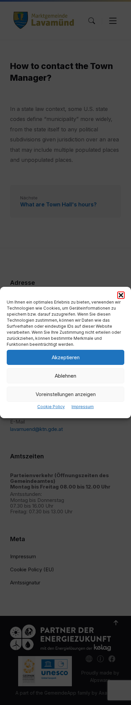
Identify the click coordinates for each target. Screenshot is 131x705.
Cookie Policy (51, 406)
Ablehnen (65, 376)
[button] (121, 295)
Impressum (83, 406)
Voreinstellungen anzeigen (66, 394)
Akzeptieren (66, 357)
